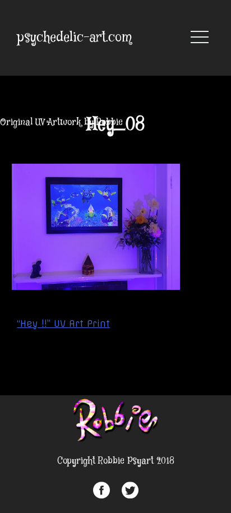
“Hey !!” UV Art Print (63, 323)
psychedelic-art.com (74, 38)
